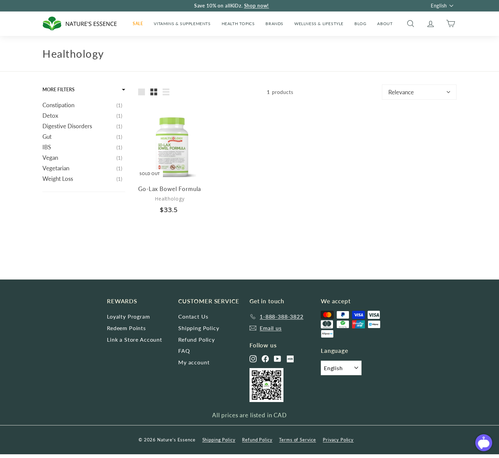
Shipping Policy (198, 328)
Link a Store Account (134, 339)
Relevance (401, 92)
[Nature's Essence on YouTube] (277, 358)
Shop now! (256, 5)
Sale (138, 23)
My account (194, 362)
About (384, 23)
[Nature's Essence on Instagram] (253, 358)
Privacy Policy (338, 439)
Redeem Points (126, 328)
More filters (58, 89)
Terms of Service (297, 439)
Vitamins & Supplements (182, 23)
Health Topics (238, 23)
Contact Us (193, 316)
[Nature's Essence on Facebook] (265, 358)
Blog (360, 23)
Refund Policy (196, 339)
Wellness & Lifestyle (319, 23)
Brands (274, 23)
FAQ (184, 350)
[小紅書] (290, 359)
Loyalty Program (128, 316)
